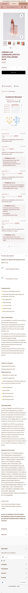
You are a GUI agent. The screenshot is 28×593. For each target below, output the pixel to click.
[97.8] (9, 120)
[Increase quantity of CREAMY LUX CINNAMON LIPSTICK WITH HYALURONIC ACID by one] (23, 67)
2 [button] (11, 246)
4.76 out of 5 (17, 100)
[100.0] (17, 120)
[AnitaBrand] (12, 7)
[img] (5, 134)
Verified (13, 125)
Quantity (4, 67)
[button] (5, 91)
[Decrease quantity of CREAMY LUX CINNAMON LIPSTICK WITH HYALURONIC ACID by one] (10, 67)
